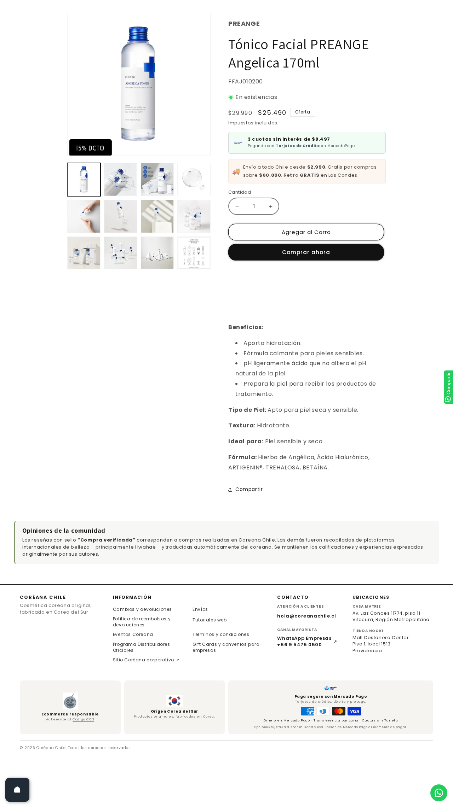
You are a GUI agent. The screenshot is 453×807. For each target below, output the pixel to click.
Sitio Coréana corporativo (146, 660)
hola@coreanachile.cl (306, 616)
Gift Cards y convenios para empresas (226, 647)
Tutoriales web (209, 620)
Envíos (200, 609)
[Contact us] (438, 792)
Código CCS (83, 719)
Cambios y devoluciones (142, 609)
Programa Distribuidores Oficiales (141, 647)
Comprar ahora (306, 252)
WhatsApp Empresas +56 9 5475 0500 (307, 641)
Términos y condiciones (221, 634)
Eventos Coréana (133, 634)
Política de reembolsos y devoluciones (142, 622)
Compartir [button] (249, 489)
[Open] (17, 790)
